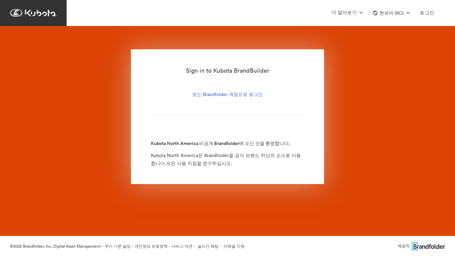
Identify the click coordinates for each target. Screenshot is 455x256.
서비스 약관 (182, 246)
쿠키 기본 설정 (118, 246)
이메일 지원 (233, 246)
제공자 (404, 246)
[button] (391, 13)
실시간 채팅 (208, 246)
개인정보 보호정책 (151, 246)
